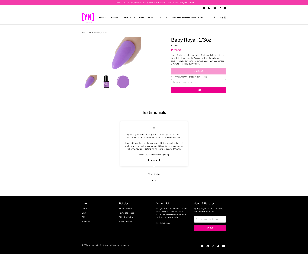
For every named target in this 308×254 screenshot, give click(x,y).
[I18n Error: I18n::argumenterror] (89, 82)
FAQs (84, 217)
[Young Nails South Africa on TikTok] (219, 8)
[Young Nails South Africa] (88, 18)
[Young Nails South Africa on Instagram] (214, 8)
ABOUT (151, 17)
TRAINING (114, 17)
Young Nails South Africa (100, 245)
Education (86, 221)
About (84, 208)
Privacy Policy (125, 221)
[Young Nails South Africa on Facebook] (209, 8)
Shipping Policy (126, 217)
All (90, 33)
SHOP (101, 17)
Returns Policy (125, 208)
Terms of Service (126, 213)
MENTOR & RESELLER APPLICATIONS (187, 17)
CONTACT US (163, 17)
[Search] (208, 18)
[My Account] (215, 18)
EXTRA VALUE (129, 17)
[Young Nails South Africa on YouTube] (225, 8)
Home (84, 33)
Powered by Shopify (120, 245)
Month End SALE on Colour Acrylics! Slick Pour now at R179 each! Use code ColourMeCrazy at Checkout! (154, 3)
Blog (84, 213)
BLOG (141, 17)
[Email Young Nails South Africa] (203, 8)
